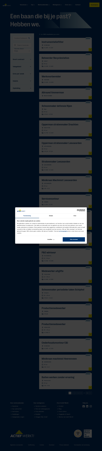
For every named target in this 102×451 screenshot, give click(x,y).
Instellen (49, 239)
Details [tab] (51, 215)
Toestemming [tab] (27, 215)
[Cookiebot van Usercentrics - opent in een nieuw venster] (78, 210)
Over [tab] (75, 215)
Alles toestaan (74, 239)
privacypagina (63, 231)
